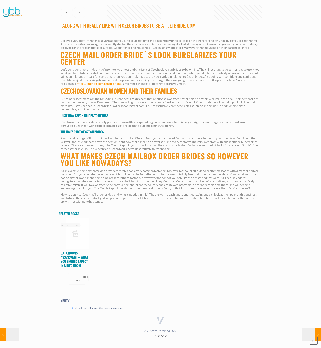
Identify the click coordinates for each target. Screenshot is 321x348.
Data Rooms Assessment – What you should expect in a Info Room (74, 259)
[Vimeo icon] (162, 336)
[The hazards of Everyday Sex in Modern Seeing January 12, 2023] (9, 334)
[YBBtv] (12, 12)
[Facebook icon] (155, 336)
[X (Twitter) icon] (158, 336)
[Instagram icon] (166, 336)
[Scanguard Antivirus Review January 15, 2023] (311, 334)
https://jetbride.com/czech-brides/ (99, 83)
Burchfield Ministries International (106, 308)
